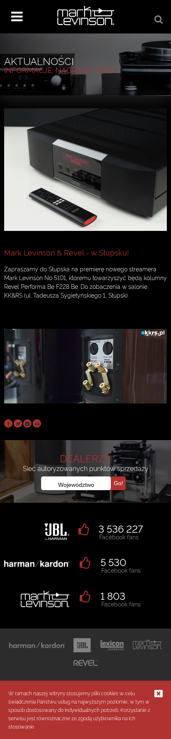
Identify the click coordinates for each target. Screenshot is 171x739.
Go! (118, 483)
